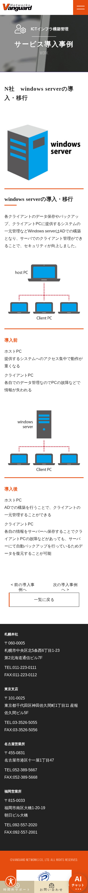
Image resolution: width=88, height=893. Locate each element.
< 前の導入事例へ (23, 587)
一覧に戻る (44, 600)
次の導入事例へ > (65, 587)
